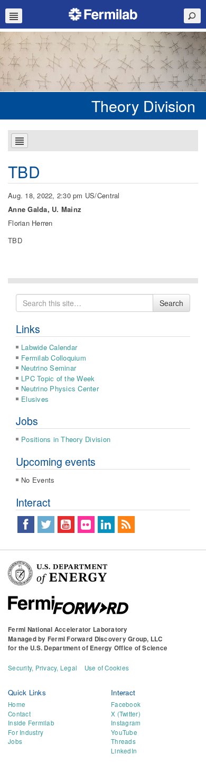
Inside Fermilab (31, 723)
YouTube (124, 732)
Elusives (35, 399)
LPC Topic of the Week (58, 378)
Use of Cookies (107, 668)
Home (16, 704)
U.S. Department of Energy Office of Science (98, 647)
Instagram (126, 723)
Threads (123, 741)
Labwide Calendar (49, 347)
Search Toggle (192, 15)
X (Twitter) (126, 714)
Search (171, 303)
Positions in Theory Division (65, 439)
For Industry (25, 732)
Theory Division (143, 105)
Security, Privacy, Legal (42, 668)
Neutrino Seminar (48, 368)
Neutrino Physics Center (60, 388)
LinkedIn (124, 751)
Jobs (15, 741)
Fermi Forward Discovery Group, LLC (105, 638)
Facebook (126, 704)
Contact (19, 714)
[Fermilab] (103, 13)
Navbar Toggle (13, 15)
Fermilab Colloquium (53, 358)
